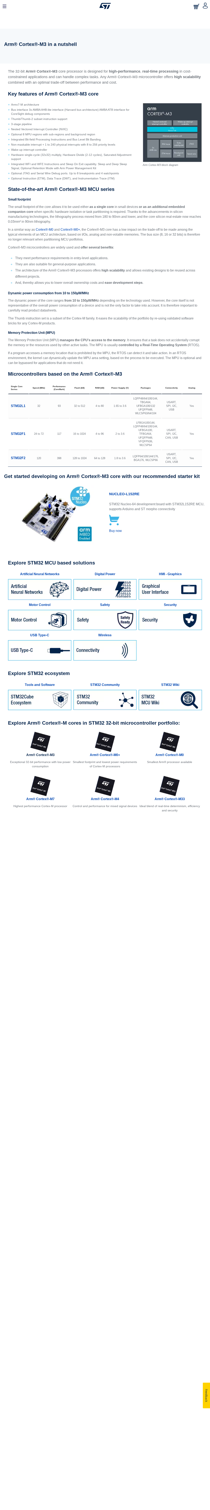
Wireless (105, 635)
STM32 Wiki (170, 685)
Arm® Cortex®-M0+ (105, 755)
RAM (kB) (99, 388)
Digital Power (105, 574)
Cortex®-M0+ (70, 229)
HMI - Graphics (170, 574)
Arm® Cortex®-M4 (105, 799)
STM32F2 (18, 458)
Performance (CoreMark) (59, 387)
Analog (191, 388)
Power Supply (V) (120, 388)
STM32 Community (105, 685)
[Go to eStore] (197, 6)
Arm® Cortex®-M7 (40, 799)
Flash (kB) (79, 388)
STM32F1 (18, 434)
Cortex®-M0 (44, 229)
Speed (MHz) (39, 388)
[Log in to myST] (205, 6)
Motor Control (39, 605)
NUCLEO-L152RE (124, 494)
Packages (146, 388)
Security (170, 605)
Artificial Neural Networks (39, 574)
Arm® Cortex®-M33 (170, 799)
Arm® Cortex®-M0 (169, 755)
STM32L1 (18, 406)
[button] (4, 6)
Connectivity (171, 388)
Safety (105, 605)
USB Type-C (39, 635)
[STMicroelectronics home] (105, 6)
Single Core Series (17, 387)
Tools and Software (40, 685)
